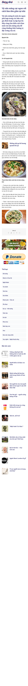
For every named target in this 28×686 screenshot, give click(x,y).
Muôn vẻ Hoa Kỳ (7, 278)
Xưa (4, 330)
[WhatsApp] (14, 233)
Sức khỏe (5, 295)
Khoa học (5, 322)
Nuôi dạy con (6, 326)
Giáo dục (5, 313)
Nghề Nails (6, 282)
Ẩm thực (5, 304)
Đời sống (5, 273)
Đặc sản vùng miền (8, 335)
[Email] (19, 233)
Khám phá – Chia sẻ (8, 300)
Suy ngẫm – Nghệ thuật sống (11, 339)
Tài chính (5, 287)
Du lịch (5, 317)
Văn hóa (5, 291)
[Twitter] (11, 233)
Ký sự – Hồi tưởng (8, 308)
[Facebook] (8, 233)
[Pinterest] (16, 233)
